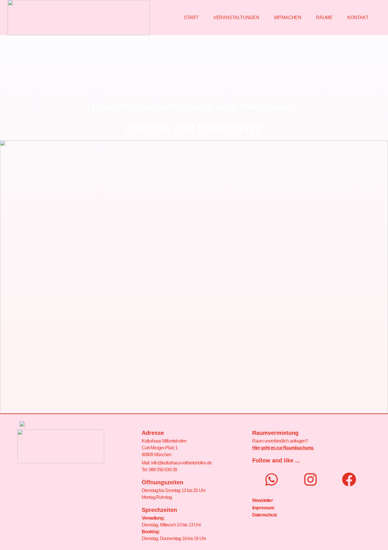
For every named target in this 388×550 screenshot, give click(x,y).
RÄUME (324, 17)
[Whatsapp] (271, 479)
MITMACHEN (287, 17)
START (191, 17)
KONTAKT (358, 17)
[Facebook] (349, 479)
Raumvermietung (275, 433)
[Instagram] (310, 479)
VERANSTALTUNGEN (236, 17)
